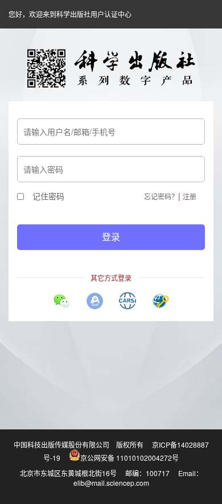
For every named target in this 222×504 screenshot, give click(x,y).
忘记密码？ (161, 196)
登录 (111, 236)
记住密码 (48, 196)
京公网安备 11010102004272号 (129, 457)
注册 (189, 196)
